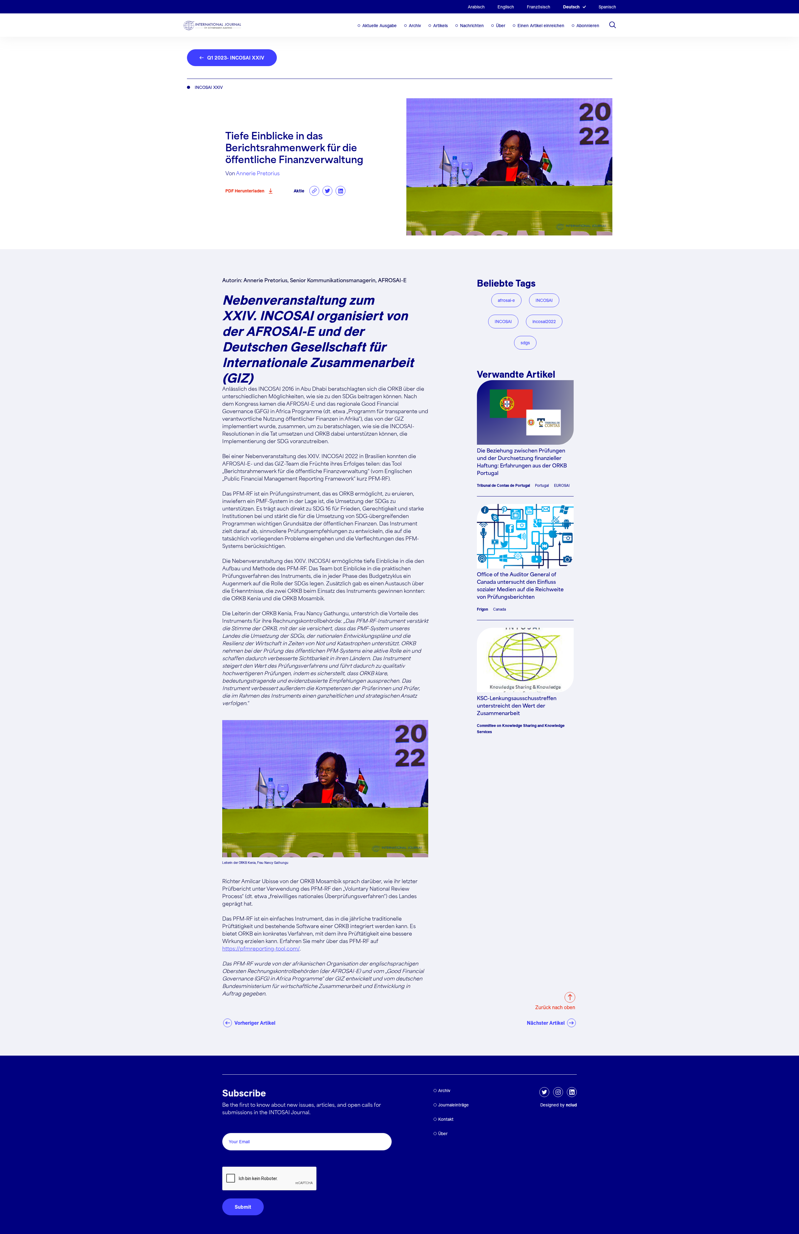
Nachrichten (472, 25)
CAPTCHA (237, 1160)
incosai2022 (544, 321)
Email (230, 1126)
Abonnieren (587, 25)
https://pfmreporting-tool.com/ (261, 949)
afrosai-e (506, 300)
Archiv (415, 25)
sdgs (525, 343)
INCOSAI (544, 300)
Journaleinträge (453, 1105)
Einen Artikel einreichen (540, 25)
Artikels (440, 25)
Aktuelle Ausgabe (379, 25)
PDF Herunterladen (244, 191)
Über (500, 25)
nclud (571, 1105)
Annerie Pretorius (258, 174)
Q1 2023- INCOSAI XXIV (235, 58)
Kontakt (445, 1119)
